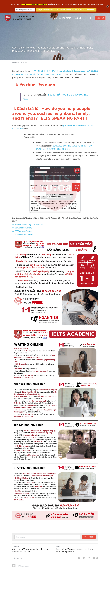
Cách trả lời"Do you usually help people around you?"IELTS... (31, 550)
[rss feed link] (97, 558)
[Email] (94, 558)
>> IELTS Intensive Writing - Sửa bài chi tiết (27, 224)
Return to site (18, 558)
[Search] (90, 18)
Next (57, 547)
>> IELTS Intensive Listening (22, 227)
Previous (16, 547)
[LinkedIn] (89, 558)
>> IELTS (15, 234)
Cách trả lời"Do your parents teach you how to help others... (74, 550)
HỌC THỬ (100, 18)
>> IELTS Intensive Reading (22, 231)
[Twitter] (84, 558)
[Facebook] (79, 558)
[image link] (7, 18)
